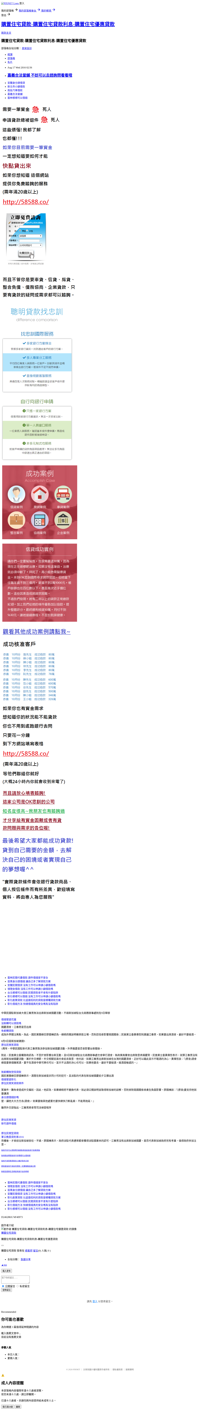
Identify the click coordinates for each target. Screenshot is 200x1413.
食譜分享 (26, 1259)
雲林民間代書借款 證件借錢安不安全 (28, 977)
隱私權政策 (117, 1369)
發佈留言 (6, 1290)
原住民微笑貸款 (10, 1045)
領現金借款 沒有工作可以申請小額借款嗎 (30, 989)
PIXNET (76, 1369)
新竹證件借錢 (8, 1123)
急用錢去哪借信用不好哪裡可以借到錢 (15, 1155)
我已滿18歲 (7, 1407)
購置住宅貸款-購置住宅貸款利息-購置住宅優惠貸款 (58, 24)
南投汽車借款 (15, 90)
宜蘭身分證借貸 (16, 83)
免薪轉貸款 (7, 1030)
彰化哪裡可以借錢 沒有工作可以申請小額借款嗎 (34, 996)
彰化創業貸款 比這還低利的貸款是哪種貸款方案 (34, 1000)
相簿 (10, 54)
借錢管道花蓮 (8, 1019)
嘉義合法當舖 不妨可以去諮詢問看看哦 (40, 75)
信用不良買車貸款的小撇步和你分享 (15, 1161)
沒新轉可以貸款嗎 (11, 1023)
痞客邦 (28, 1250)
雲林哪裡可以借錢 (18, 98)
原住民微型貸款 (10, 1133)
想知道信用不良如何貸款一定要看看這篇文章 (18, 1166)
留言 (35, 1250)
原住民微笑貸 (8, 1119)
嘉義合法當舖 (15, 94)
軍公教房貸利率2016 (12, 1137)
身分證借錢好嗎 (10, 1097)
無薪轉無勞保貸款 (11, 1072)
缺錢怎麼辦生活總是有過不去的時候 (15, 1171)
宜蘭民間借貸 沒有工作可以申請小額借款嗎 (32, 985)
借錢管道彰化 (8, 1079)
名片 (10, 62)
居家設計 (27, 48)
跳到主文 (6, 33)
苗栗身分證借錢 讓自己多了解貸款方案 (29, 981)
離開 (18, 1407)
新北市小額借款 (16, 86)
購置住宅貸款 (8, 1233)
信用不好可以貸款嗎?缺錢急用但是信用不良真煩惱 (20, 1150)
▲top (4, 1265)
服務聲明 (130, 1369)
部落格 (11, 58)
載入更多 (6, 1271)
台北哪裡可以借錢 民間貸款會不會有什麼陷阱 (33, 992)
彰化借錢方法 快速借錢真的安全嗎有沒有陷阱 (33, 1004)
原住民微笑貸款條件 (12, 1083)
